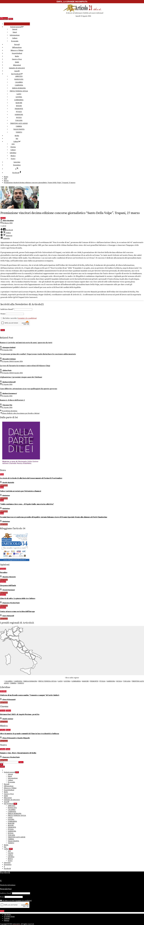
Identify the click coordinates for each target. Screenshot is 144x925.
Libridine (13, 153)
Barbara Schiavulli (8, 382)
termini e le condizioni (27, 318)
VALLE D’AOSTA (18, 129)
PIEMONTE (19, 109)
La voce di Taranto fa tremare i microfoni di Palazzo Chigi (25, 366)
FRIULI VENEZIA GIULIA (19, 91)
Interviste (17, 162)
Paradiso (3, 573)
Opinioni (3, 569)
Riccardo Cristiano (9, 359)
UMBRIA (19, 126)
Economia (14, 41)
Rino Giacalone (8, 221)
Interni (14, 29)
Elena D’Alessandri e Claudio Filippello (16, 738)
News (2, 474)
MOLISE (19, 106)
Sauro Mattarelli (8, 616)
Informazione (15, 35)
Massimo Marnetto (9, 577)
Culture (14, 38)
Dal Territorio (16, 74)
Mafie (17, 56)
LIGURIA (19, 97)
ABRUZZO (19, 76)
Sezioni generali (16, 27)
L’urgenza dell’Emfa (8, 586)
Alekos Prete (6, 370)
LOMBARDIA (18, 100)
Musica (13, 156)
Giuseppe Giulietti (8, 347)
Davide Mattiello (8, 483)
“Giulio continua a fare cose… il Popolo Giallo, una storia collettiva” (27, 504)
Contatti (7, 919)
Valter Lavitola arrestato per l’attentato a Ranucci (20, 491)
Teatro (13, 159)
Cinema (13, 147)
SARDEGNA (19, 115)
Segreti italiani (17, 53)
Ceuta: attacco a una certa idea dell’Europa (17, 612)
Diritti (17, 62)
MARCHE (19, 103)
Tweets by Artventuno (7, 885)
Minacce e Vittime (17, 50)
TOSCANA (18, 120)
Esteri (15, 32)
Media (17, 136)
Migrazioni (17, 65)
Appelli (16, 71)
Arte (13, 144)
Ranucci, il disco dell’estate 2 (12, 400)
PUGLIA (19, 112)
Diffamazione (17, 47)
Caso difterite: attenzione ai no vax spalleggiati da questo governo (28, 389)
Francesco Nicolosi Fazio (11, 603)
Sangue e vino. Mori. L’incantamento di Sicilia (18, 753)
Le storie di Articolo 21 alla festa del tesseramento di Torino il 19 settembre (31, 478)
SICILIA (19, 118)
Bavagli (17, 44)
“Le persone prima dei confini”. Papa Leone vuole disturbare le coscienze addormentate (38, 354)
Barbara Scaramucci (9, 393)
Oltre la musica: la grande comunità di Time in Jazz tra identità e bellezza (29, 734)
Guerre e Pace (17, 59)
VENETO (19, 132)
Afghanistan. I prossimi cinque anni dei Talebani (21, 377)
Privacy (6, 920)
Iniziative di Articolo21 (17, 68)
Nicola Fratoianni (8, 590)
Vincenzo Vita (7, 405)
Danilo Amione (7, 719)
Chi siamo (7, 915)
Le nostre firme (9, 917)
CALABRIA (19, 82)
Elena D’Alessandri (8, 700)
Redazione (6, 495)
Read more (4, 485)
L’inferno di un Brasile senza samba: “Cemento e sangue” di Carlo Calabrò (29, 695)
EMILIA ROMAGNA (19, 88)
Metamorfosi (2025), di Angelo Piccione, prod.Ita (19, 714)
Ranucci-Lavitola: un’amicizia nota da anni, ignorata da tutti (26, 342)
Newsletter (17, 165)
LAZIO (19, 94)
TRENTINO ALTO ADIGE (19, 123)
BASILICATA (18, 79)
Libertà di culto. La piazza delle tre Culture (17, 598)
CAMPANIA (19, 85)
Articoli (3, 218)
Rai (17, 139)
